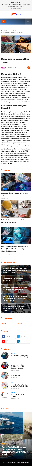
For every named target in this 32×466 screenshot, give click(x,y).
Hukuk (4, 215)
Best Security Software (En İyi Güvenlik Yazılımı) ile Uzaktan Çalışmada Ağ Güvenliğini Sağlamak (14, 249)
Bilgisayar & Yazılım (8, 242)
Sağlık (12, 373)
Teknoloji (19, 323)
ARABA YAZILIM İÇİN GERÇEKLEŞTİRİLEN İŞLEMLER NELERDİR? (18, 366)
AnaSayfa (6, 30)
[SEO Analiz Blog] (16, 14)
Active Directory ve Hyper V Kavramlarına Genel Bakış (20, 356)
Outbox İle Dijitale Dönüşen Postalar (20, 395)
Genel (14, 30)
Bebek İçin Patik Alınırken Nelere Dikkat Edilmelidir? (19, 385)
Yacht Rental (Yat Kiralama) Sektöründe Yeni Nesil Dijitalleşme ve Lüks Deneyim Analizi (15, 450)
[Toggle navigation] (3, 21)
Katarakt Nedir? (16, 375)
